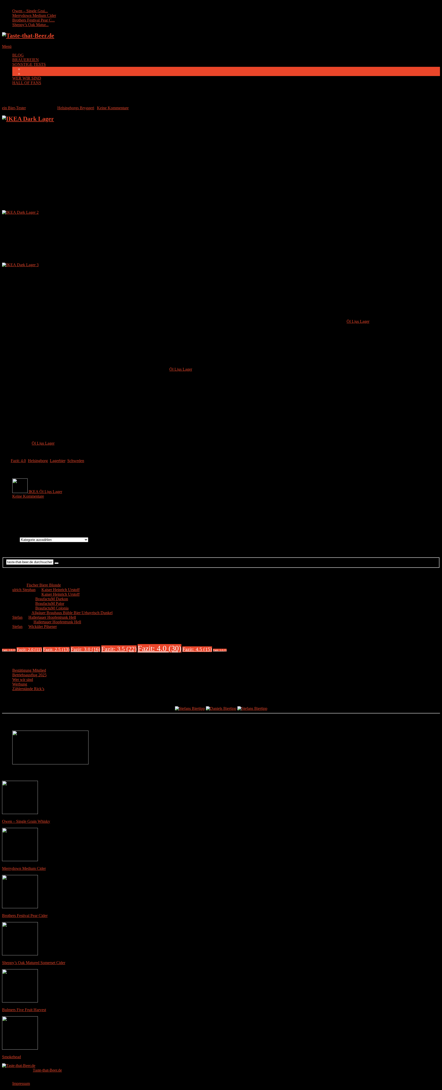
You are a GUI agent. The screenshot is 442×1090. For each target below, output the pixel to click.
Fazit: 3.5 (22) (119, 648)
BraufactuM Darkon (51, 599)
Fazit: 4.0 (18, 460)
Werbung (19, 684)
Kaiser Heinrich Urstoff (60, 589)
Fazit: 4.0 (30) (159, 648)
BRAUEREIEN (25, 60)
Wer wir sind (22, 679)
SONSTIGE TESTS (29, 64)
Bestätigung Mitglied (29, 670)
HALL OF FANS (26, 83)
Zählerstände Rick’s (28, 689)
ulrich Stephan (24, 589)
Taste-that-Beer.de (47, 1070)
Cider (27, 69)
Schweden (75, 460)
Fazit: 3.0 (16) (85, 649)
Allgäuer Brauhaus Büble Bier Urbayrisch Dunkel (72, 613)
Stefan (17, 617)
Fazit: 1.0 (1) (9, 650)
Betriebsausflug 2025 (29, 675)
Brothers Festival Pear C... (33, 20)
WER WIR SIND (26, 78)
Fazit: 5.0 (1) (220, 650)
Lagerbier (57, 460)
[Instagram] (226, 519)
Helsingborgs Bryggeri (75, 108)
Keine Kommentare (113, 108)
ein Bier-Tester (14, 108)
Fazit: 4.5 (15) (197, 649)
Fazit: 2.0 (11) (29, 649)
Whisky (29, 73)
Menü (7, 46)
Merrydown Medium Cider (34, 15)
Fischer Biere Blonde (44, 585)
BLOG (18, 55)
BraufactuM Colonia (52, 608)
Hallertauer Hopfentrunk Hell (52, 617)
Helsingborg (38, 460)
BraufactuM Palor (49, 603)
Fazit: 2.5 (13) (56, 649)
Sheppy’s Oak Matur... (30, 25)
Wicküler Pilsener (42, 626)
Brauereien (11, 539)
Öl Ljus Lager (358, 321)
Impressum (21, 1083)
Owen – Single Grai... (30, 11)
